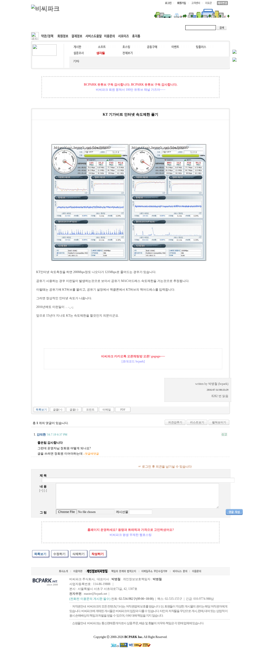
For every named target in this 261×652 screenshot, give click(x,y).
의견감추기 (175, 422)
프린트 (90, 409)
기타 (76, 61)
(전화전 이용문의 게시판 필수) (89, 599)
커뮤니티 (43, 27)
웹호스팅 (86, 27)
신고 (224, 434)
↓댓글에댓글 (91, 453)
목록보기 (41, 409)
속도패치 (64, 27)
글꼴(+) (57, 409)
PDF (122, 409)
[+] (41, 490)
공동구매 (107, 27)
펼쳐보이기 (219, 422)
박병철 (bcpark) (218, 384)
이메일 (106, 409)
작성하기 (98, 554)
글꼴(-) (74, 409)
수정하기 (59, 554)
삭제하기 (78, 554)
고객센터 (129, 27)
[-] (45, 490)
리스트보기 (197, 422)
